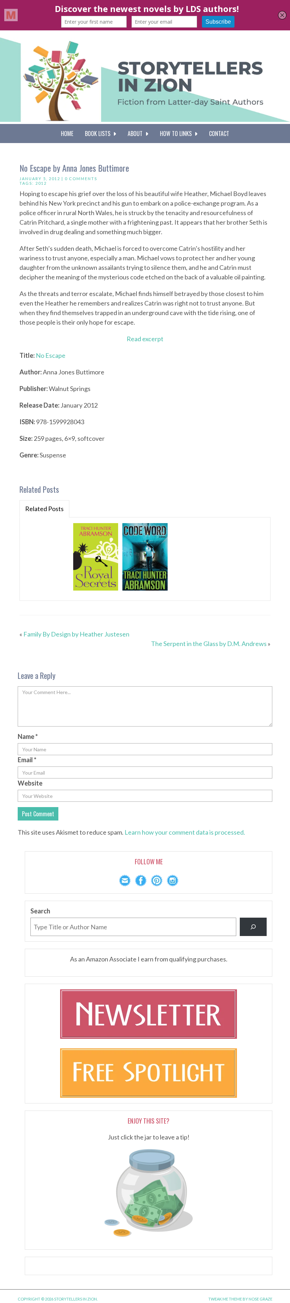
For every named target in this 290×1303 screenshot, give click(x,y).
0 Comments (81, 178)
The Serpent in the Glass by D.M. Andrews (209, 643)
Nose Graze (260, 1299)
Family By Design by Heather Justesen (76, 634)
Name (28, 736)
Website (30, 783)
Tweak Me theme (225, 1299)
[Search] (253, 927)
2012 (41, 183)
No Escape (50, 355)
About (136, 133)
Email (27, 760)
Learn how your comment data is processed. (184, 832)
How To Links (177, 133)
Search (40, 911)
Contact (219, 133)
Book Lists (99, 133)
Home (67, 133)
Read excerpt (145, 339)
